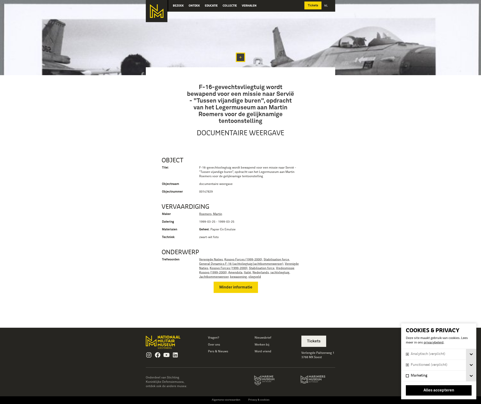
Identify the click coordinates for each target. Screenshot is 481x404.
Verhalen (249, 5)
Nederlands (261, 272)
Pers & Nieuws (218, 351)
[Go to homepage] (169, 344)
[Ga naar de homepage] (156, 11)
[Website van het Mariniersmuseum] (318, 381)
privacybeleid (433, 342)
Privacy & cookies (258, 400)
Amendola (235, 272)
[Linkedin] (175, 355)
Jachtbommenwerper (213, 276)
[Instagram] (149, 355)
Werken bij (262, 344)
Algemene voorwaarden (226, 400)
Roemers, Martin (210, 214)
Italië (247, 272)
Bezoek (178, 5)
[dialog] (438, 361)
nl (326, 5)
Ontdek (194, 5)
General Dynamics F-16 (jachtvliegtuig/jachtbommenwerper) (241, 263)
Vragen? (213, 337)
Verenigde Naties (211, 259)
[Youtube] (166, 355)
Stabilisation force (276, 259)
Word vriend (263, 351)
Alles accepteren (439, 390)
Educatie (211, 5)
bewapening (238, 276)
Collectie (230, 5)
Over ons (214, 344)
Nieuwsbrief (263, 337)
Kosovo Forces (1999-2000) (243, 259)
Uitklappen (240, 57)
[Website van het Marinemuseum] (269, 381)
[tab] (471, 354)
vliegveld (254, 276)
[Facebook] (158, 355)
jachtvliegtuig (279, 272)
